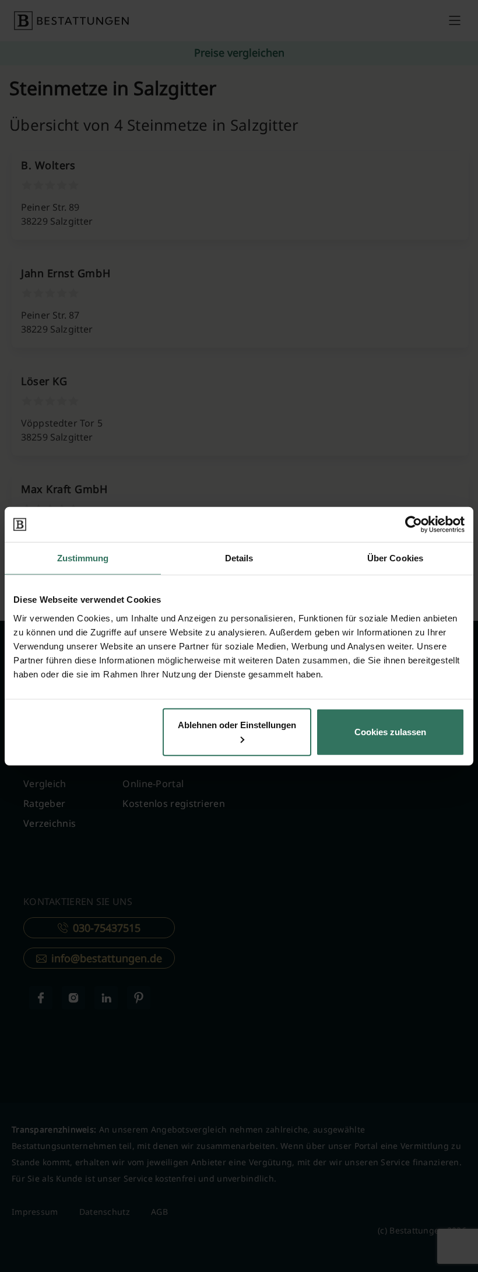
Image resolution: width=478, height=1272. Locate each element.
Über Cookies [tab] (395, 558)
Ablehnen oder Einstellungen (237, 724)
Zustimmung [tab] (83, 558)
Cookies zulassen (390, 731)
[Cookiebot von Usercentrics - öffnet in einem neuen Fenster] (414, 524)
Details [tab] (239, 558)
